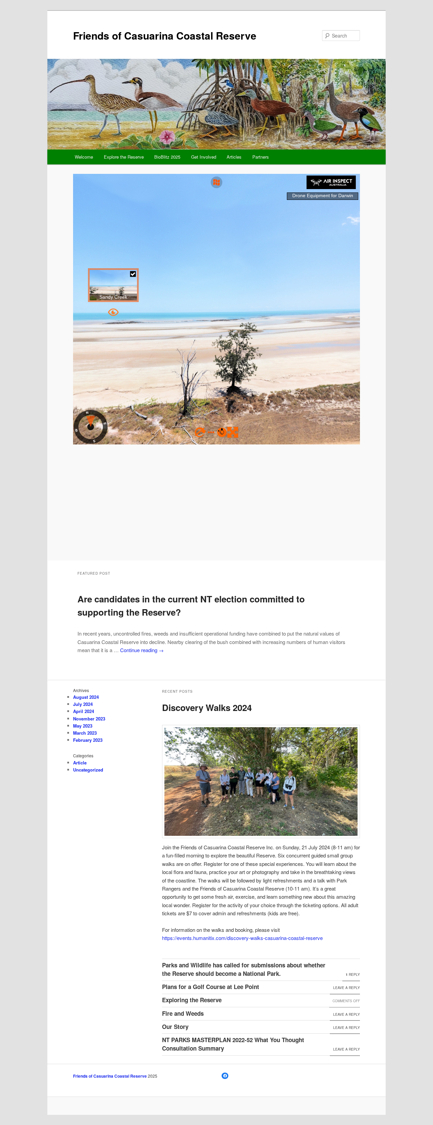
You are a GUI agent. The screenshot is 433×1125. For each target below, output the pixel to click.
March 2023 (85, 733)
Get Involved (203, 157)
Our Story (175, 1027)
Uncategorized (88, 769)
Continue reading (142, 649)
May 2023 (82, 725)
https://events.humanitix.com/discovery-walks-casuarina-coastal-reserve (242, 937)
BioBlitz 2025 (167, 157)
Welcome (84, 157)
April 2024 (83, 711)
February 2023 (87, 740)
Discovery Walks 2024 (207, 707)
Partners (260, 157)
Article (80, 762)
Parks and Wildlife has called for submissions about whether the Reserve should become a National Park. (243, 969)
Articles (234, 157)
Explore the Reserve (124, 157)
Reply (353, 974)
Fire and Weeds (183, 1013)
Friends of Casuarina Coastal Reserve (164, 35)
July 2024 (83, 704)
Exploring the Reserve (192, 1000)
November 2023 (89, 718)
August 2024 (86, 697)
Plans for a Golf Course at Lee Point (210, 987)
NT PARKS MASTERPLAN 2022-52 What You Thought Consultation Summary (233, 1044)
